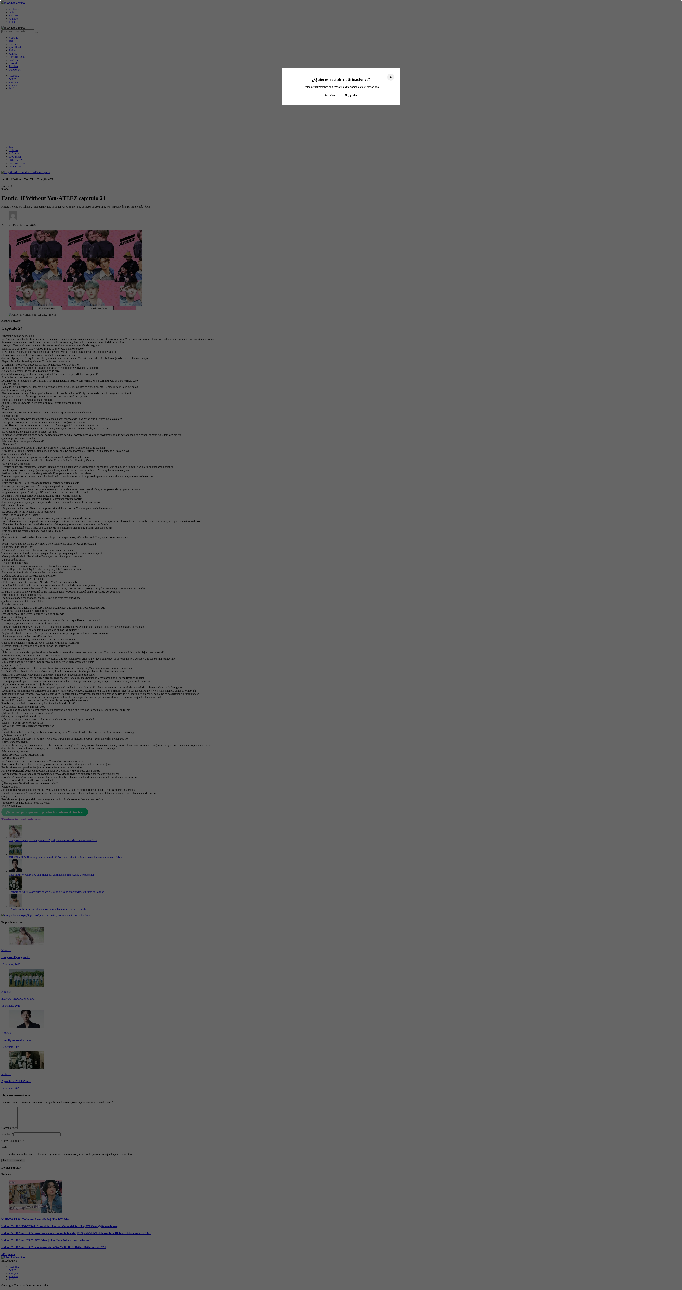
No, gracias (351, 95)
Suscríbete (330, 95)
